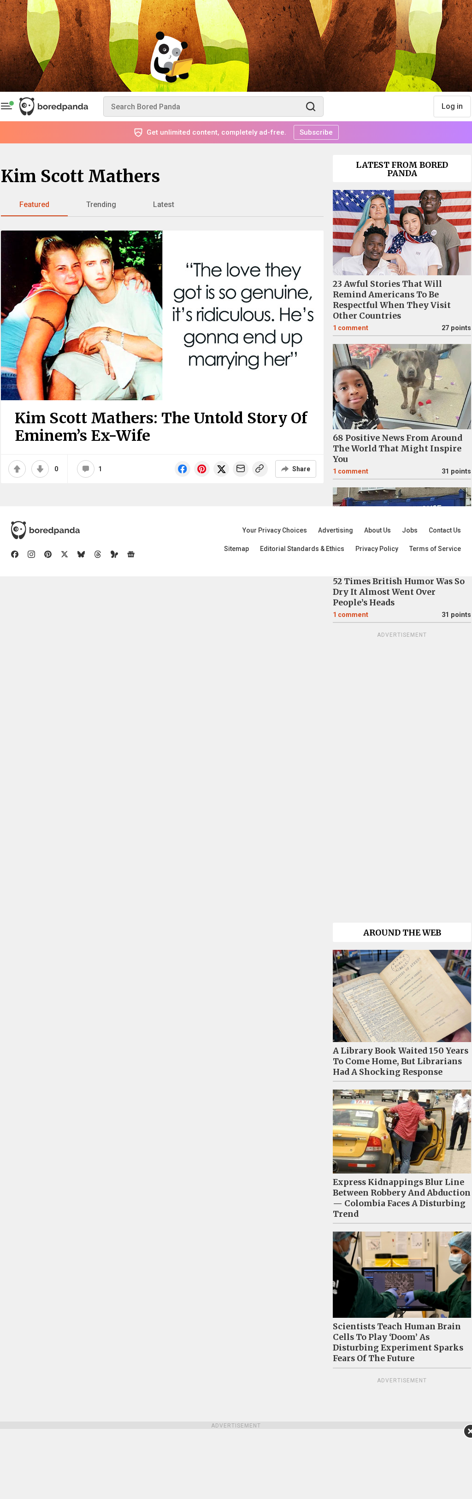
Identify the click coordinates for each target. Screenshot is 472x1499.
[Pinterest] (48, 554)
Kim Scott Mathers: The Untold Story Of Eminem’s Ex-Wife (161, 427)
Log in (452, 106)
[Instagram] (31, 554)
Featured (34, 204)
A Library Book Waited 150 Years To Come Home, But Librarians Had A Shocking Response (400, 1061)
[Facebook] (14, 554)
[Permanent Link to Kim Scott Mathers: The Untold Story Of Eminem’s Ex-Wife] (162, 315)
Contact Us (445, 530)
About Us (377, 530)
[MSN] (114, 554)
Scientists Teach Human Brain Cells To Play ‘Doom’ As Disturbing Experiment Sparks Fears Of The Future (398, 1342)
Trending (101, 204)
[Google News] (131, 554)
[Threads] (97, 554)
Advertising (335, 530)
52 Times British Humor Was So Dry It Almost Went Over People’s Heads (399, 592)
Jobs (410, 530)
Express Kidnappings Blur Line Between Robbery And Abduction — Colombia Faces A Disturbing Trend (402, 1198)
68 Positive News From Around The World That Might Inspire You (397, 448)
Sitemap (236, 548)
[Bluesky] (81, 554)
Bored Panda (45, 530)
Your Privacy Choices (274, 530)
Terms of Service (435, 548)
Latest (163, 204)
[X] (64, 554)
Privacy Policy (376, 548)
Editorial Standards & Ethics (302, 548)
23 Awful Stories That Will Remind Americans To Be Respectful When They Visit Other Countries (392, 300)
